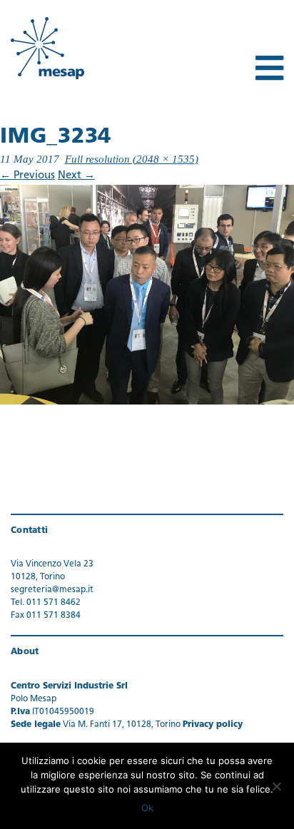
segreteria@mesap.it (52, 590)
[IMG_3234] (147, 295)
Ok (147, 807)
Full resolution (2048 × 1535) (131, 159)
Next (76, 176)
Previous (27, 176)
